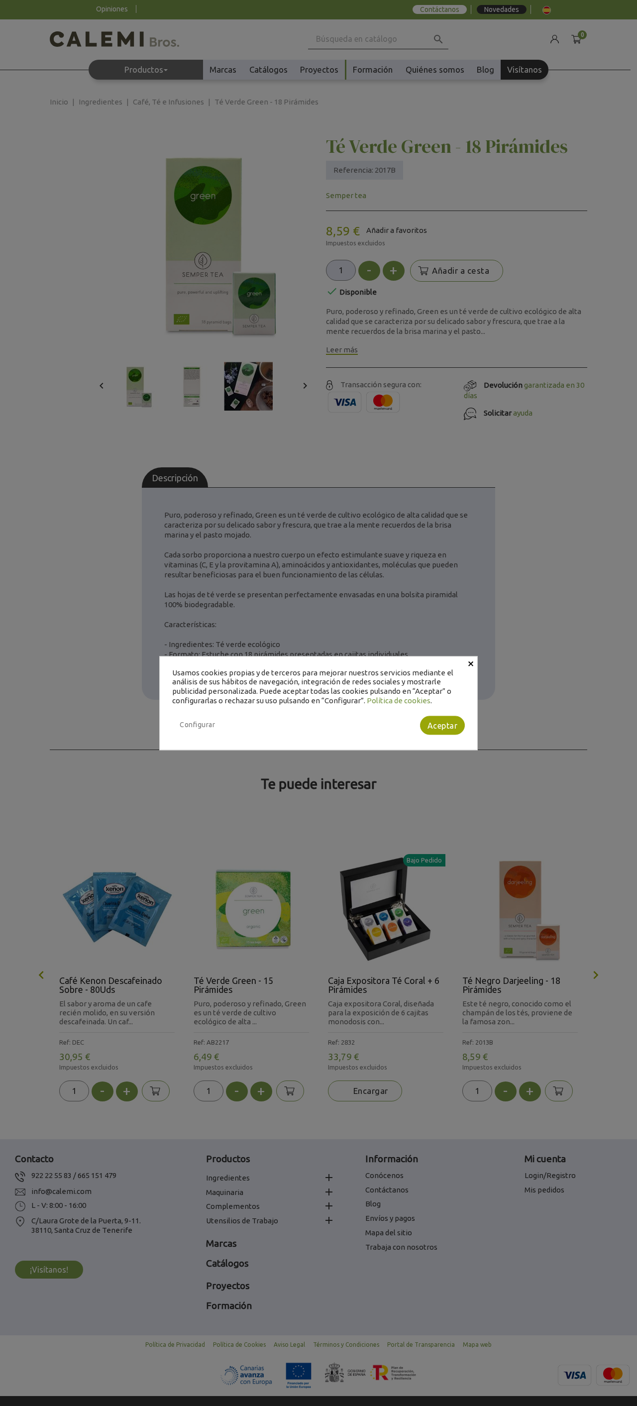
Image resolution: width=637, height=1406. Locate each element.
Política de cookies (398, 700)
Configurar (197, 725)
